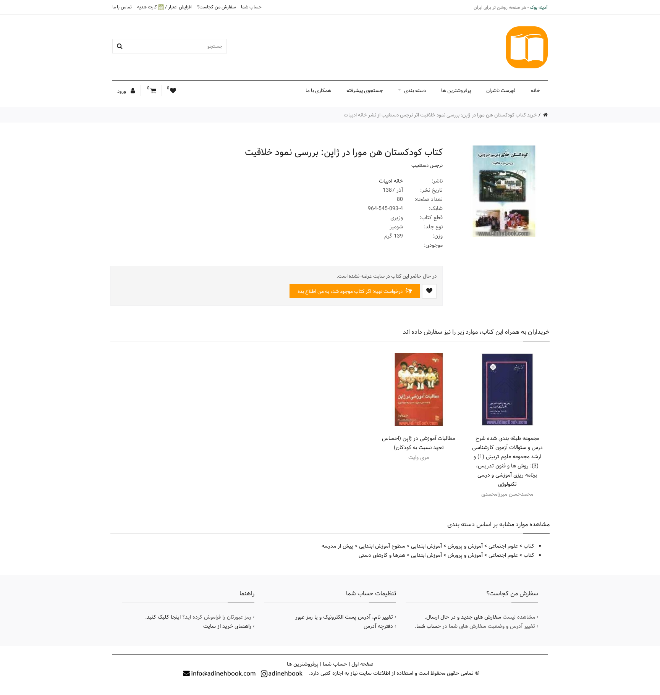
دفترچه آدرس (378, 626)
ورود (122, 91)
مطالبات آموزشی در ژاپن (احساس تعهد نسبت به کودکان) (418, 443)
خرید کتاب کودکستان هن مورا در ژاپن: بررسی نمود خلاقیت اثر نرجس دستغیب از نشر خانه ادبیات (440, 115)
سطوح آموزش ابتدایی (382, 546)
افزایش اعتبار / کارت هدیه (164, 7)
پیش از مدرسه (337, 546)
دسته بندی (415, 90)
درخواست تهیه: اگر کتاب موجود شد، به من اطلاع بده (351, 291)
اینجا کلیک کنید (164, 617)
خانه (535, 90)
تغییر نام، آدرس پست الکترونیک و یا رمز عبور (344, 617)
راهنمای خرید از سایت (227, 626)
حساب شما (251, 7)
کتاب (529, 546)
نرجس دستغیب (427, 165)
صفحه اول (362, 664)
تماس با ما (122, 7)
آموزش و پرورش (465, 546)
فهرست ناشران (501, 90)
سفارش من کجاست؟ (216, 7)
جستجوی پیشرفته (364, 90)
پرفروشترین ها (456, 90)
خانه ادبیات (391, 181)
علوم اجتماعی (503, 546)
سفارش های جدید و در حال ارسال (463, 617)
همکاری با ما (318, 90)
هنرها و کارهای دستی (382, 555)
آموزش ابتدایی (426, 546)
